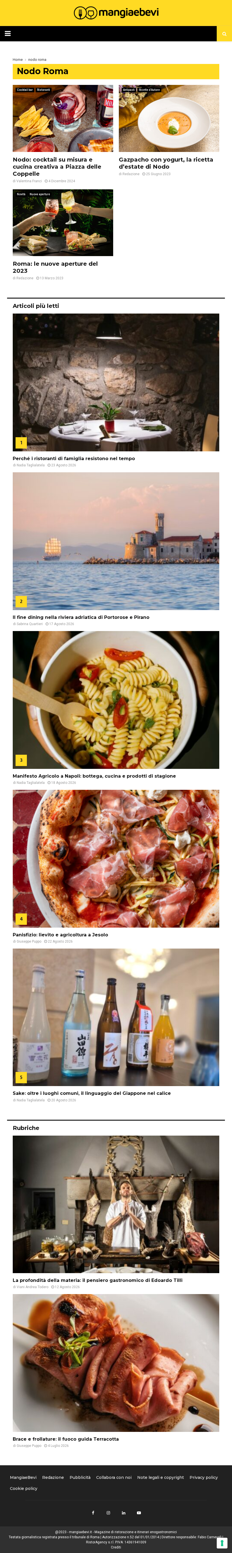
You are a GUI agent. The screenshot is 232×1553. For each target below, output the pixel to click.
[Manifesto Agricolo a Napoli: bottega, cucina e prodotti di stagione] (116, 700)
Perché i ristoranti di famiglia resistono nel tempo (74, 458)
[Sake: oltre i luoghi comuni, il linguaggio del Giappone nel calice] (116, 1017)
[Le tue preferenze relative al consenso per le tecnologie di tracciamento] (222, 1543)
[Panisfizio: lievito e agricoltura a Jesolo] (116, 859)
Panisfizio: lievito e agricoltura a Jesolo (60, 935)
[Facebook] (93, 1513)
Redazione (131, 174)
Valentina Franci (29, 181)
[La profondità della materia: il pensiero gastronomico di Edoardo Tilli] (116, 1204)
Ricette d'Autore (149, 89)
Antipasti (129, 89)
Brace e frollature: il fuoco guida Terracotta (66, 1439)
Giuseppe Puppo (29, 941)
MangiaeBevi (23, 1477)
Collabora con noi (114, 1477)
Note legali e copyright (160, 1477)
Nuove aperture (40, 194)
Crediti (116, 1547)
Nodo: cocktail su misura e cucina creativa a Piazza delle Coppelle (57, 166)
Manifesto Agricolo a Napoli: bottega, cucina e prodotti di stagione (94, 776)
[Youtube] (139, 1513)
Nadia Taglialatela (31, 465)
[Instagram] (108, 1513)
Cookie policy (23, 1488)
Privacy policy (204, 1477)
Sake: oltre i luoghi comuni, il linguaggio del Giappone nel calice (92, 1093)
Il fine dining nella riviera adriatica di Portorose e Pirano (82, 617)
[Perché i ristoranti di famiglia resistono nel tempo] (116, 382)
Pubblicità (80, 1477)
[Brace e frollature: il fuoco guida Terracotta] (116, 1363)
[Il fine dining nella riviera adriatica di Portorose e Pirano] (116, 541)
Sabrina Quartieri (30, 624)
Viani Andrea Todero (32, 1287)
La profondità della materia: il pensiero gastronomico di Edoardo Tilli (97, 1280)
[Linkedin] (123, 1513)
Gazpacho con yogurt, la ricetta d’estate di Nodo (166, 163)
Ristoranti (43, 89)
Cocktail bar (25, 89)
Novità (21, 194)
